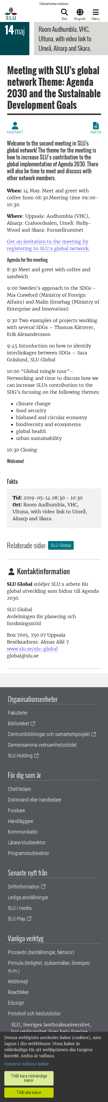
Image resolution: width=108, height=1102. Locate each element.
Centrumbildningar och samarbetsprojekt (49, 734)
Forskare (16, 810)
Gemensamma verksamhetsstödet (42, 745)
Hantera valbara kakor (26, 1063)
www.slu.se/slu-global (32, 649)
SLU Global (61, 545)
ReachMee (18, 992)
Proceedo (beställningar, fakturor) (41, 952)
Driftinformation (23, 887)
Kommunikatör (23, 832)
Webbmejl (18, 981)
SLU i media (19, 908)
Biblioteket (18, 723)
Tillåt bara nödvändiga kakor (29, 1078)
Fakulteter (18, 713)
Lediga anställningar (28, 897)
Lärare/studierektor (27, 842)
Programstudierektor (28, 853)
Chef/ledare (19, 789)
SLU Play (16, 919)
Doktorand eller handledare (34, 800)
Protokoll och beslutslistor (34, 1013)
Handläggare (20, 821)
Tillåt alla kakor (28, 1092)
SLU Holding (20, 755)
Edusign (16, 1003)
